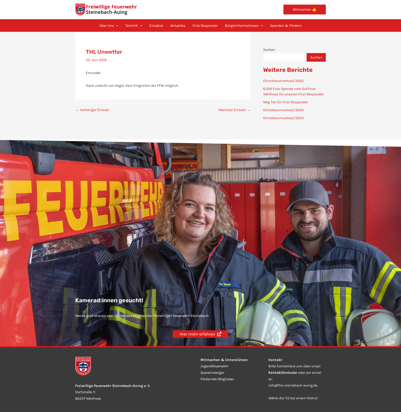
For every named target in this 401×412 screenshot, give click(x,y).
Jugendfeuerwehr (214, 366)
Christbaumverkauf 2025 (283, 81)
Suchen (269, 49)
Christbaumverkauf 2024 (283, 110)
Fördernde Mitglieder (217, 379)
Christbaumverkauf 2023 (283, 118)
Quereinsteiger (212, 372)
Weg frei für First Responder (285, 102)
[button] (304, 9)
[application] (116, 25)
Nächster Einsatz (234, 110)
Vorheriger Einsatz (92, 110)
